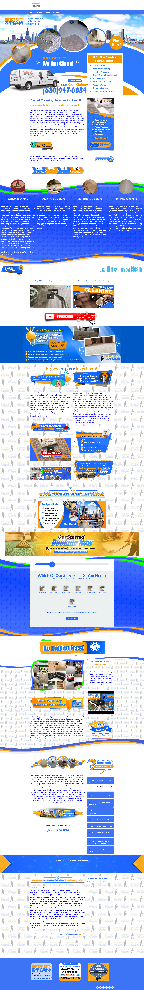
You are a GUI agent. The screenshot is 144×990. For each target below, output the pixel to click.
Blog (57, 12)
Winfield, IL (80, 923)
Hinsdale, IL (54, 901)
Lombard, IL (56, 906)
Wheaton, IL (46, 925)
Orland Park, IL (48, 916)
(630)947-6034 (58, 830)
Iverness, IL (53, 903)
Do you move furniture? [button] (100, 796)
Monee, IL (35, 908)
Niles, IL (39, 910)
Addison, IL (33, 890)
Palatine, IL (77, 912)
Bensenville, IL (34, 892)
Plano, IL (40, 916)
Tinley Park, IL (56, 921)
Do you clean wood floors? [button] (101, 826)
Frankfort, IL (51, 899)
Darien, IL (33, 897)
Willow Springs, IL (35, 925)
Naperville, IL (74, 908)
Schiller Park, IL (53, 919)
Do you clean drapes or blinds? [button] (99, 834)
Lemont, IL (34, 906)
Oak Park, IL (54, 912)
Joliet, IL (61, 903)
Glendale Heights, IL (77, 899)
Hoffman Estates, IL (64, 901)
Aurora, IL (55, 890)
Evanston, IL (43, 899)
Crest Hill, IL (77, 895)
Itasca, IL (46, 903)
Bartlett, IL (71, 890)
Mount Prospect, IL (63, 908)
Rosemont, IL (75, 916)
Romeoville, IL (58, 916)
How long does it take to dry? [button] (100, 781)
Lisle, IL (41, 906)
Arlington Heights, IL (44, 890)
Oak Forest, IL (36, 912)
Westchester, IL (37, 923)
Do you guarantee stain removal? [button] (99, 803)
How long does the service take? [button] (100, 851)
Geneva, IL (59, 899)
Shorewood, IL (63, 919)
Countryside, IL (68, 895)
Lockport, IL (48, 906)
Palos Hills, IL (42, 914)
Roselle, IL (67, 916)
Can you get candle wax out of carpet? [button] (99, 812)
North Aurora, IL (47, 910)
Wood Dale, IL (65, 925)
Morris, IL (42, 908)
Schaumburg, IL (42, 919)
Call (69, 825)
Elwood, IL (81, 897)
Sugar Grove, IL (46, 921)
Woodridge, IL (55, 925)
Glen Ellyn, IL (34, 901)
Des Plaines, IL (41, 897)
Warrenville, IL (74, 921)
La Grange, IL (69, 903)
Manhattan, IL (65, 906)
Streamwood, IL (35, 921)
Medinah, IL (74, 906)
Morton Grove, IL (51, 908)
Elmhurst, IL (34, 899)
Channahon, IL (45, 895)
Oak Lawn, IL (46, 912)
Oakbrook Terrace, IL (66, 912)
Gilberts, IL (67, 899)
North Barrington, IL (59, 910)
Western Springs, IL (70, 923)
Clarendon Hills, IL (56, 895)
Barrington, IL (63, 890)
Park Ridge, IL (60, 914)
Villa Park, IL (65, 921)
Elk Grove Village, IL (71, 897)
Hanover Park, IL (44, 901)
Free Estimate (49, 12)
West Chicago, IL (48, 923)
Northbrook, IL (71, 910)
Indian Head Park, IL (36, 903)
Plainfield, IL (69, 914)
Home (32, 12)
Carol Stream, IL (35, 895)
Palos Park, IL (51, 914)
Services (39, 12)
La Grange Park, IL (79, 903)
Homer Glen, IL (76, 901)
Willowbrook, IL (75, 925)
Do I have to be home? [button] (100, 819)
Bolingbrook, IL (56, 892)
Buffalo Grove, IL (67, 892)
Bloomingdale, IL (45, 892)
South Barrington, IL (75, 919)
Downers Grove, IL (53, 897)
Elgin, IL (62, 897)
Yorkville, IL (33, 927)
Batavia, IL (79, 890)
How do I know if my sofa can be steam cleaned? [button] (100, 842)
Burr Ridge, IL (78, 892)
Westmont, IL (59, 923)
